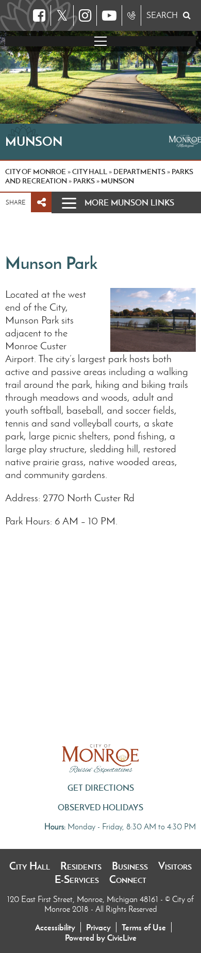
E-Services (77, 879)
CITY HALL (89, 171)
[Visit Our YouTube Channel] (109, 15)
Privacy (98, 927)
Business (130, 866)
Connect (127, 879)
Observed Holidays (100, 807)
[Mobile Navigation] (100, 41)
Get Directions (101, 787)
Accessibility (55, 927)
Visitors (175, 866)
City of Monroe (35, 171)
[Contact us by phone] (131, 15)
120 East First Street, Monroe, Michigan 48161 (83, 899)
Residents (81, 866)
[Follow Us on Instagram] (85, 15)
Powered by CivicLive (101, 937)
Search (162, 15)
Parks (84, 180)
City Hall (29, 866)
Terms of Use (144, 927)
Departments (139, 171)
